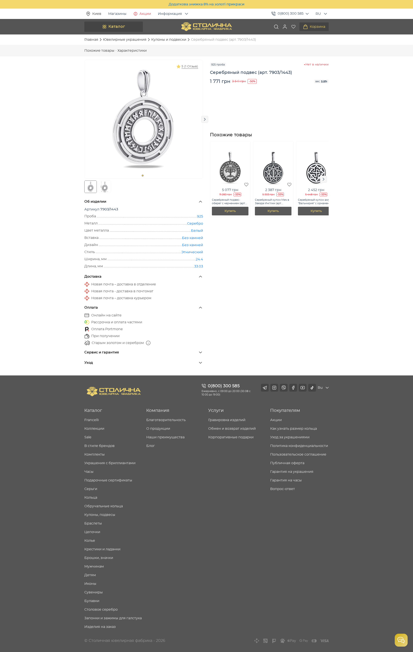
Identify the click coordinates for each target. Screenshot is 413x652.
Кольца (90, 497)
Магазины (117, 14)
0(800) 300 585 (291, 13)
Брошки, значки (98, 558)
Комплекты (94, 454)
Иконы (90, 583)
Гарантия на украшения (291, 471)
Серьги (90, 489)
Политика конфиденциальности (299, 446)
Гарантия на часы (286, 480)
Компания (157, 410)
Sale (87, 437)
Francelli (91, 420)
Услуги (216, 410)
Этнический (192, 252)
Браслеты (93, 523)
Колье (89, 540)
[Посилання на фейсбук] (293, 388)
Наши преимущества (165, 437)
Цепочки (92, 532)
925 (200, 216)
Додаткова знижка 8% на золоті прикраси (206, 4)
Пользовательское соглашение (298, 454)
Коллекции (94, 428)
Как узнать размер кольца (293, 428)
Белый (197, 230)
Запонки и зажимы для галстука (113, 618)
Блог (150, 446)
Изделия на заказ (100, 627)
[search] (276, 26)
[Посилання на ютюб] (303, 388)
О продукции (158, 428)
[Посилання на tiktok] (312, 388)
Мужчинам (94, 566)
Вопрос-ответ (282, 489)
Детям (90, 575)
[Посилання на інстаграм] (274, 388)
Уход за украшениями (290, 437)
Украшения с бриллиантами (110, 463)
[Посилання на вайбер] (284, 388)
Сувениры (93, 592)
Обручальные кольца (103, 506)
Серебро (195, 223)
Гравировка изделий (226, 420)
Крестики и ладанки (102, 549)
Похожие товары (99, 50)
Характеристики (132, 50)
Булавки (91, 601)
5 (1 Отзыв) (190, 66)
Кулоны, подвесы (99, 515)
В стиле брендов (99, 446)
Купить (230, 211)
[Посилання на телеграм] (265, 388)
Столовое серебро (101, 609)
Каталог (116, 27)
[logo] (206, 26)
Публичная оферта (287, 463)
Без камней (192, 238)
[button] (284, 26)
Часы (89, 471)
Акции (145, 14)
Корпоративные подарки (231, 437)
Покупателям (285, 410)
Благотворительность (166, 420)
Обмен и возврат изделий (232, 428)
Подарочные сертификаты (108, 480)
